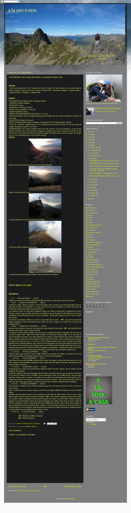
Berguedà (89, 230)
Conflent (88, 237)
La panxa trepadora (95, 355)
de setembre (94, 155)
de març (93, 190)
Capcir (88, 235)
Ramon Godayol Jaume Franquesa (109, 108)
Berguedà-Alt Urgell (92, 232)
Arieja (88, 220)
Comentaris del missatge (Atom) (29, 490)
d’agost (92, 158)
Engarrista (91, 344)
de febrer (93, 193)
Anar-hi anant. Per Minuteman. (98, 337)
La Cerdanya (90, 252)
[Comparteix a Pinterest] (56, 424)
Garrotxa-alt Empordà (93, 242)
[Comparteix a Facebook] (54, 424)
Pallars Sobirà (90, 269)
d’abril (92, 187)
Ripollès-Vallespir (30, 426)
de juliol (92, 179)
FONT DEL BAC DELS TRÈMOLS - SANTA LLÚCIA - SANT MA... (103, 169)
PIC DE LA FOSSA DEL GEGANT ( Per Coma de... (105, 176)
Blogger (72, 499)
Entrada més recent (17, 486)
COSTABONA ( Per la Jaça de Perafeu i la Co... (104, 161)
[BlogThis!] (50, 424)
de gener (93, 195)
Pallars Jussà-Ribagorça (94, 267)
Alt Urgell (89, 210)
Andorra (88, 215)
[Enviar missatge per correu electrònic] (44, 423)
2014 (90, 140)
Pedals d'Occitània (93, 339)
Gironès (88, 247)
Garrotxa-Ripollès (91, 244)
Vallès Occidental (91, 291)
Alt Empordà (90, 208)
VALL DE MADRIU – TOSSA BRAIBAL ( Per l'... (104, 173)
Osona (88, 257)
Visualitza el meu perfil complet (105, 111)
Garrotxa (89, 240)
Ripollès (88, 279)
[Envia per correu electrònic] (48, 424)
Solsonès (89, 289)
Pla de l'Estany (90, 274)
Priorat (88, 277)
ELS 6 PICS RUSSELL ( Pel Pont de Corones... (104, 166)
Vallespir (88, 296)
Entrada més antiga (72, 486)
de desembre (94, 147)
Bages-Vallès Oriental (93, 225)
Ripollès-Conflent (91, 284)
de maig (92, 185)
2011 (90, 199)
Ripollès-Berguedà (92, 282)
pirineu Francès (91, 272)
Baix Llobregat (90, 227)
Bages (88, 222)
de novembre (94, 150)
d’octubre (93, 153)
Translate (93, 424)
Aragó (88, 217)
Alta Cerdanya (90, 213)
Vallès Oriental (90, 294)
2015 (90, 137)
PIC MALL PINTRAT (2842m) (97, 350)
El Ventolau (91, 365)
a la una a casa (22, 9)
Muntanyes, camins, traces (97, 364)
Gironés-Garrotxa (91, 249)
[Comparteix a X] (52, 424)
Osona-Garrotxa (91, 259)
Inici (45, 486)
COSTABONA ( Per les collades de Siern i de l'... (105, 163)
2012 (90, 145)
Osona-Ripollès (91, 262)
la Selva (88, 254)
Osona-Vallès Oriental (93, 264)
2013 (90, 142)
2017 (90, 132)
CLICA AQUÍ (26, 285)
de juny (92, 182)
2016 (90, 134)
